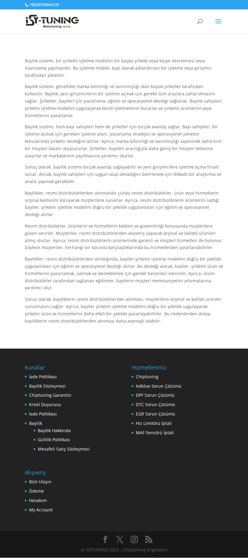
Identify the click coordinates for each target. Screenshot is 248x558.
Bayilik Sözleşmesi (47, 386)
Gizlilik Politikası (54, 439)
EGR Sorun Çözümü (155, 414)
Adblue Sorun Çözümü (158, 386)
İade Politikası (43, 376)
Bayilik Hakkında (54, 430)
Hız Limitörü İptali (154, 423)
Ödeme (36, 491)
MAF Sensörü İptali (155, 432)
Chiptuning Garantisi (50, 395)
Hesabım (38, 500)
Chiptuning (147, 376)
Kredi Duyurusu (45, 404)
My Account (41, 510)
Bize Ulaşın (40, 481)
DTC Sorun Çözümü (155, 404)
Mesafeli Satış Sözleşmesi (64, 449)
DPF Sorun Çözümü (155, 395)
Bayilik (35, 423)
